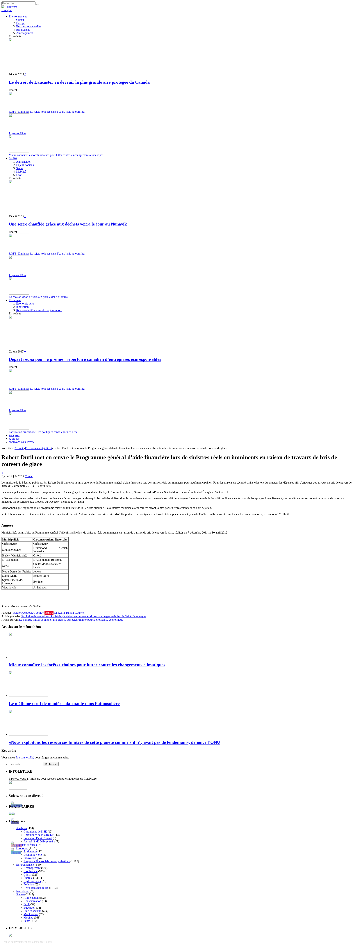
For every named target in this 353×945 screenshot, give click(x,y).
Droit (19, 174)
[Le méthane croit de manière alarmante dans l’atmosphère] (28, 695)
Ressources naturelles (28, 26)
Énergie (20, 23)
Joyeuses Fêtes (17, 133)
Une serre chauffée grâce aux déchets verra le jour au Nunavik (68, 224)
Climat (20, 19)
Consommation (32, 901)
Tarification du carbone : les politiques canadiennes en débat (43, 432)
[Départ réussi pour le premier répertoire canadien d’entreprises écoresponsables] (41, 348)
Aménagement (24, 33)
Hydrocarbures (32, 881)
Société (13, 158)
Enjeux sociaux (25, 165)
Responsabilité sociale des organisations (39, 310)
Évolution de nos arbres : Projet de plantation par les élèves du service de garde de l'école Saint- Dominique (83, 616)
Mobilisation (31, 914)
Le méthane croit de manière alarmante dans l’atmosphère (64, 703)
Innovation (22, 306)
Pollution (29, 884)
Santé (19, 168)
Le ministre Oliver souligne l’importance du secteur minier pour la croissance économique (71, 619)
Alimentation (23, 161)
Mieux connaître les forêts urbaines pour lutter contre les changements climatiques (56, 155)
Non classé (22, 891)
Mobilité (21, 171)
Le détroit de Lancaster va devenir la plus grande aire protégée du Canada (79, 82)
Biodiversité (23, 29)
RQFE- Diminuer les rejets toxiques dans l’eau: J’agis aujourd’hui (47, 111)
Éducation (29, 907)
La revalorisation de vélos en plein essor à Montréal (38, 296)
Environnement (18, 16)
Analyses (14, 435)
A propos (14, 438)
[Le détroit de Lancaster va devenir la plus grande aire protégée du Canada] (41, 71)
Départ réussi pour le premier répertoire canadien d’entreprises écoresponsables (85, 359)
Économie (15, 300)
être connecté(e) (25, 757)
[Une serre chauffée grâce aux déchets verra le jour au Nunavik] (41, 212)
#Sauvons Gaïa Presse (22, 441)
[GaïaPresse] (9, 6)
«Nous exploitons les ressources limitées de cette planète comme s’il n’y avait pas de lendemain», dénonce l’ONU (114, 742)
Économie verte (25, 303)
